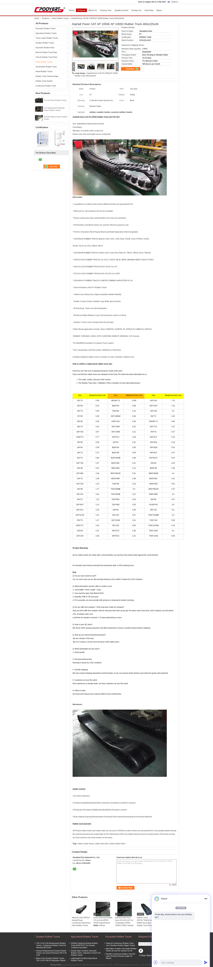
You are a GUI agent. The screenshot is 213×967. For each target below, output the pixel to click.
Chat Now (148, 10)
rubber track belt (101, 844)
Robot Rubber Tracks (44, 71)
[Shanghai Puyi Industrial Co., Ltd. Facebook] (141, 951)
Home (71, 10)
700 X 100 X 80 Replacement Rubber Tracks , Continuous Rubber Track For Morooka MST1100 (51, 945)
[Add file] (156, 962)
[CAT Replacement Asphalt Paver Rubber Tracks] (39, 109)
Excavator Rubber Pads (45, 48)
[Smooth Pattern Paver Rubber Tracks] (39, 118)
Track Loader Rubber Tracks (47, 38)
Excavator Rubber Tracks (45, 29)
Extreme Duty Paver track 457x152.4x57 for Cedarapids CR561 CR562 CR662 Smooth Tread (124, 923)
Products (81, 10)
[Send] (205, 962)
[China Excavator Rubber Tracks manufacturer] (50, 9)
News (159, 10)
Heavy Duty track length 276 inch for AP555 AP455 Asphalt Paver (102, 920)
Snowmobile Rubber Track (46, 67)
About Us (93, 10)
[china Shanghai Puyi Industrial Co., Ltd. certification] (42, 139)
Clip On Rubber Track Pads (46, 57)
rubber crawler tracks (85, 844)
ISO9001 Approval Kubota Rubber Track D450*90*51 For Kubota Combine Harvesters (84, 945)
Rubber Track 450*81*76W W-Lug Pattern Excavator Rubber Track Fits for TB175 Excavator (145, 923)
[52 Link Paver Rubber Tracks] (39, 100)
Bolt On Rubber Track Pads (46, 52)
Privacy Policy (55, 965)
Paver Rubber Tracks (60, 18)
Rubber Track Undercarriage (47, 76)
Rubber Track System (44, 81)
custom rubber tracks (117, 844)
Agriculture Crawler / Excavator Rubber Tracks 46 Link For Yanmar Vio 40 (121, 950)
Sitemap (150, 955)
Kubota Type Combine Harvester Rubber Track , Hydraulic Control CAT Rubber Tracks (86, 953)
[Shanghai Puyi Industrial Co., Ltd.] (73, 66)
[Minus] (205, 898)
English (174, 2)
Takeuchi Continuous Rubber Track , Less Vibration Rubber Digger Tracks (120, 944)
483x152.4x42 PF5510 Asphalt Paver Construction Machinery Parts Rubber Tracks (81, 921)
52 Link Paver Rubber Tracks (55, 100)
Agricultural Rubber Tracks (46, 33)
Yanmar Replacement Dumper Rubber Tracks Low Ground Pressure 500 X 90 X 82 (51, 953)
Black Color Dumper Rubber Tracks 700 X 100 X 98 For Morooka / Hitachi (51, 959)
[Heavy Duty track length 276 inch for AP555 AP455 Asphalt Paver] (103, 909)
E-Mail (142, 955)
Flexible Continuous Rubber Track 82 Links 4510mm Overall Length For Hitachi (120, 956)
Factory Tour (106, 10)
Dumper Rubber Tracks (45, 43)
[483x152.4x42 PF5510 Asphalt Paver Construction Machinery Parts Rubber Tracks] (81, 909)
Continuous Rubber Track (46, 86)
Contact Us (136, 10)
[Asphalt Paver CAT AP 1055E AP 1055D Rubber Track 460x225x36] (95, 44)
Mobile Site (144, 959)
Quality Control (121, 10)
